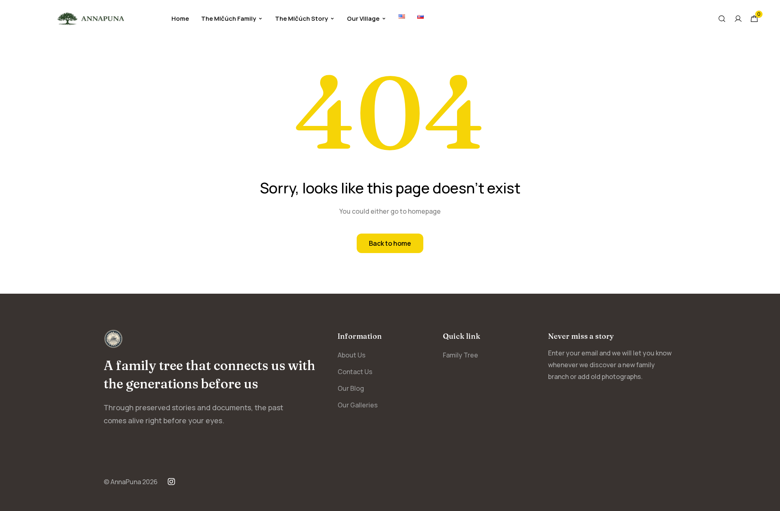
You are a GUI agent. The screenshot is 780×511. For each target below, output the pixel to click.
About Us (352, 355)
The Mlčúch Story (301, 18)
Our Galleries (358, 405)
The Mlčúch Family (228, 18)
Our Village (363, 18)
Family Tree (460, 355)
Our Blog (351, 388)
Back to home (390, 243)
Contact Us (355, 371)
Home (180, 18)
